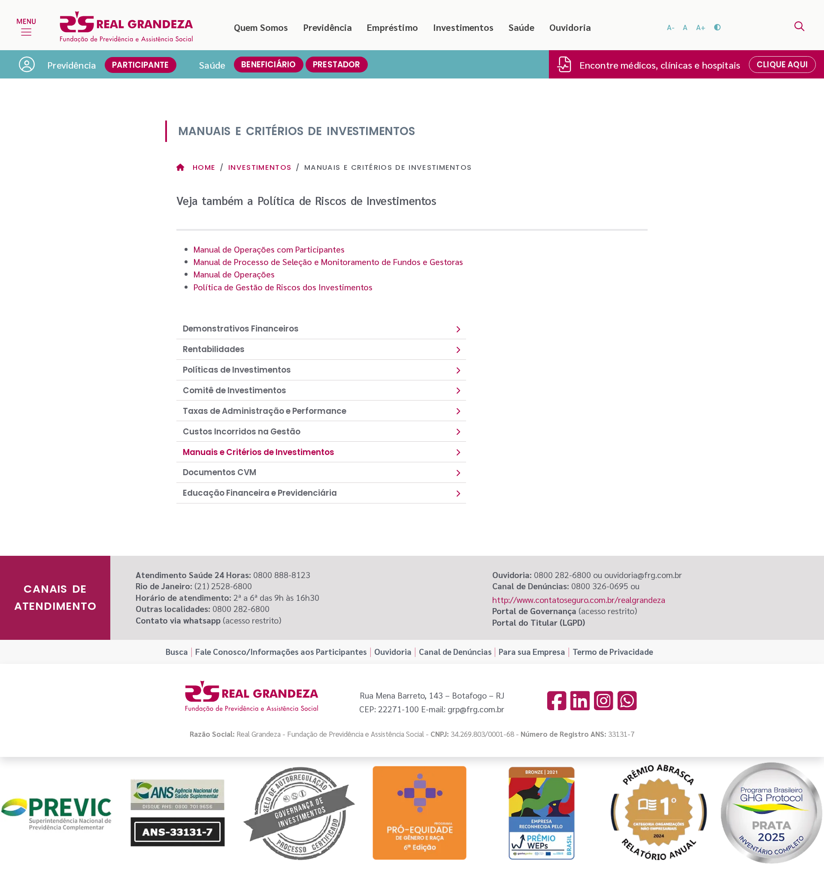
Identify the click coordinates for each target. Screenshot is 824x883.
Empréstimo (392, 27)
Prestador (336, 64)
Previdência (327, 27)
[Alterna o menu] (26, 27)
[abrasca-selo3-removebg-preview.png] (658, 813)
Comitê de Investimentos (234, 390)
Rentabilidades (214, 349)
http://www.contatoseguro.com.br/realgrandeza (578, 599)
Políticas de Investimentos (237, 370)
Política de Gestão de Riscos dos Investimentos (283, 286)
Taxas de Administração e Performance (264, 411)
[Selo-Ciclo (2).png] (771, 813)
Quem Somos (261, 27)
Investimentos (463, 27)
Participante (140, 65)
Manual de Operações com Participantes (269, 249)
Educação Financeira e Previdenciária (260, 493)
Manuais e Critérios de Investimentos (258, 452)
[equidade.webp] (420, 813)
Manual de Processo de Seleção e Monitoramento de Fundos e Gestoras (328, 261)
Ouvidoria (570, 27)
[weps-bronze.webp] (541, 813)
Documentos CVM (219, 472)
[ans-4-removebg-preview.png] (177, 813)
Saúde (521, 27)
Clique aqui (782, 64)
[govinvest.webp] (298, 813)
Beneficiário (268, 64)
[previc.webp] (56, 813)
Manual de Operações (234, 274)
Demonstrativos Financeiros (241, 329)
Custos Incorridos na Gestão (241, 431)
